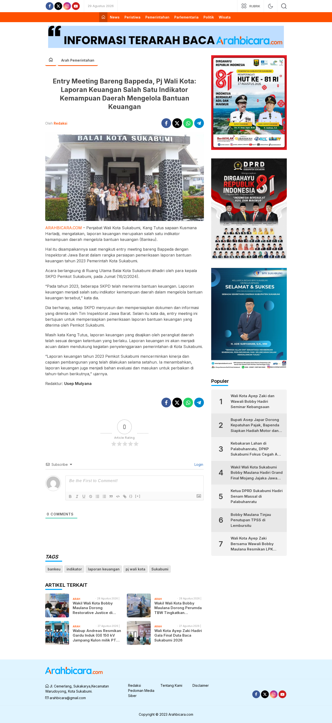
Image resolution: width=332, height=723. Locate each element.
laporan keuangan (104, 569)
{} (131, 496)
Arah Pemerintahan (77, 60)
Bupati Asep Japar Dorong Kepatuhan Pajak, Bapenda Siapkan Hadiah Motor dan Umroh (255, 425)
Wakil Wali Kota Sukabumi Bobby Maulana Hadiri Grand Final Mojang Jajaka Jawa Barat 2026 (257, 473)
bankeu (54, 569)
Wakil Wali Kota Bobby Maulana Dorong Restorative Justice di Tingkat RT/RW (93, 608)
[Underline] (83, 496)
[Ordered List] (97, 496)
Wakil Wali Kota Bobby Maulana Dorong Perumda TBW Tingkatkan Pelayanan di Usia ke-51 (178, 608)
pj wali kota (135, 569)
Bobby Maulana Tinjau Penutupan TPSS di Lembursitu (251, 520)
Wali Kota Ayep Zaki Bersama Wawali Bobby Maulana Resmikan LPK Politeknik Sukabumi (252, 544)
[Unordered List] (104, 496)
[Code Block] (117, 496)
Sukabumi (159, 569)
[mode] (270, 6)
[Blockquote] (111, 496)
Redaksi (60, 123)
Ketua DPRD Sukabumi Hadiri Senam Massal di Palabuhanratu (257, 496)
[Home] (103, 17)
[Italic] (77, 496)
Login (198, 464)
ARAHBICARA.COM (63, 227)
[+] (137, 496)
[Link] (124, 496)
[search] (284, 6)
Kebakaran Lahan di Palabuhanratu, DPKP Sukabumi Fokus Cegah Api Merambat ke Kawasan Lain (256, 449)
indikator (74, 569)
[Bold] (70, 496)
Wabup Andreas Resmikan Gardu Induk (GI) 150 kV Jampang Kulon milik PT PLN (97, 635)
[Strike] (90, 496)
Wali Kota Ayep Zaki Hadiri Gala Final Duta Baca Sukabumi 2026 (178, 635)
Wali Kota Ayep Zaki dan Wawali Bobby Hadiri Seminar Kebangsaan (252, 401)
